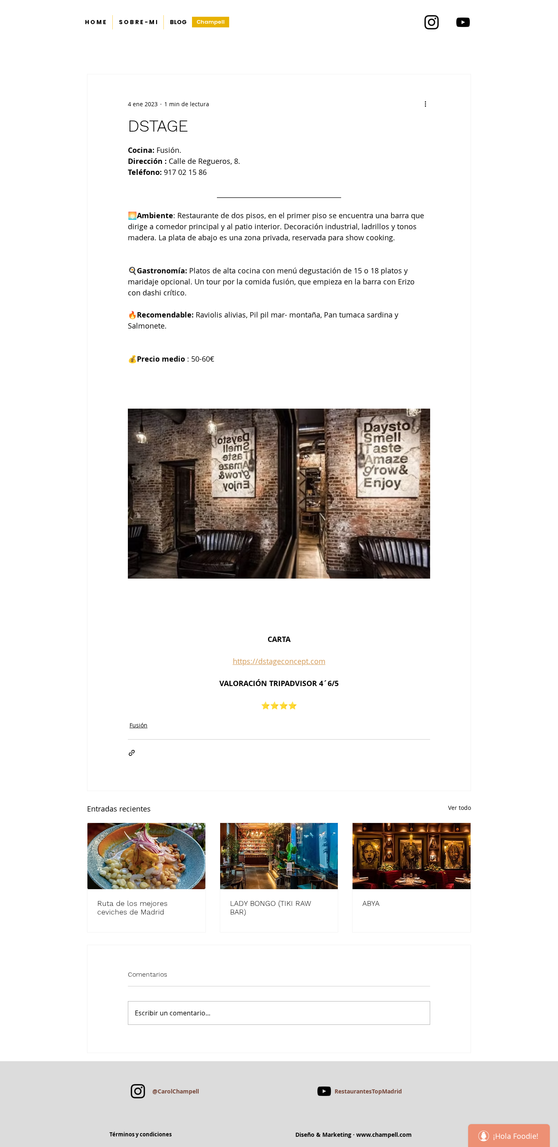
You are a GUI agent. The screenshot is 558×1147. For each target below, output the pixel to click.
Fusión (138, 725)
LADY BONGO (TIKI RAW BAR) (270, 907)
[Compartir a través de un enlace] (132, 753)
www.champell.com (384, 1134)
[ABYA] (412, 856)
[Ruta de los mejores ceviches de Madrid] (146, 856)
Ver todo (459, 808)
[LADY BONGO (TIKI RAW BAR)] (279, 856)
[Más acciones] (425, 104)
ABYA (370, 903)
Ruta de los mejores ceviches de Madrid (132, 907)
